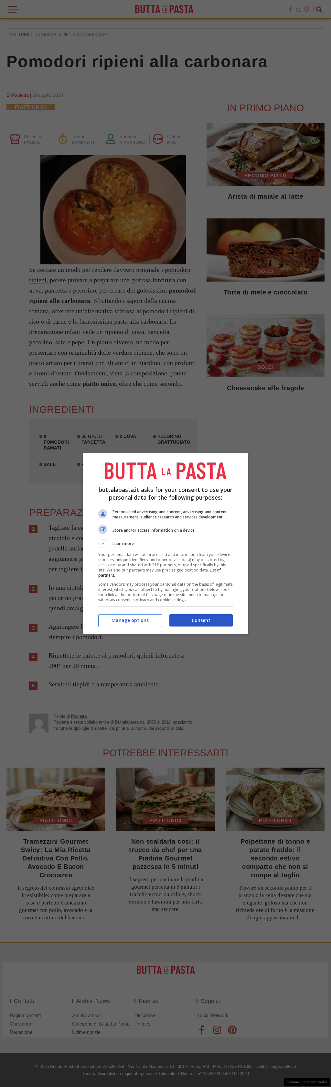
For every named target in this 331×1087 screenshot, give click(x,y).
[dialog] (165, 543)
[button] (165, 543)
